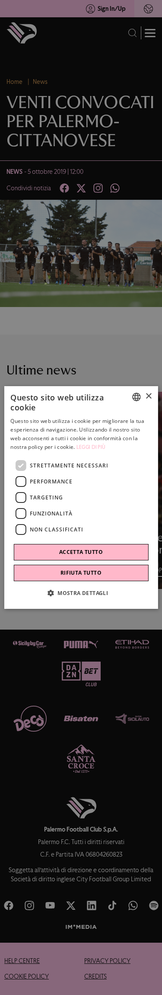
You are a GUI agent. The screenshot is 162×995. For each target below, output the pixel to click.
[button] (81, 593)
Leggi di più (91, 447)
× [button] (148, 396)
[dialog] (81, 497)
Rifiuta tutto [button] (81, 572)
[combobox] (136, 397)
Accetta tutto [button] (81, 552)
